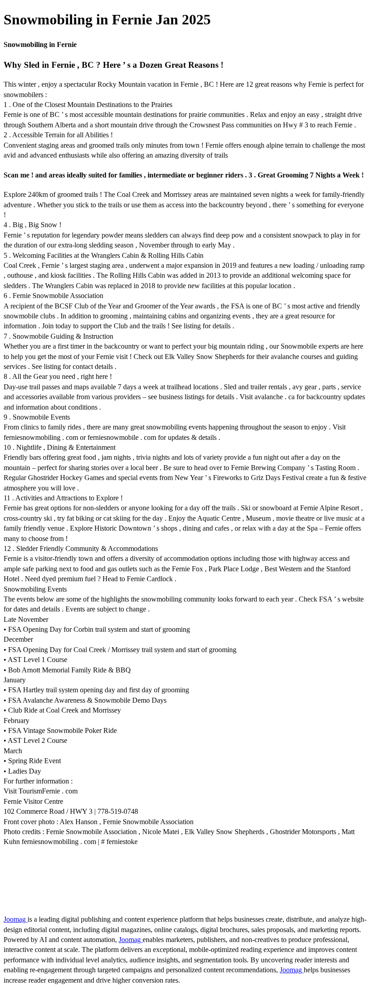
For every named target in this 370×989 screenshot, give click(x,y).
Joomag (16, 919)
